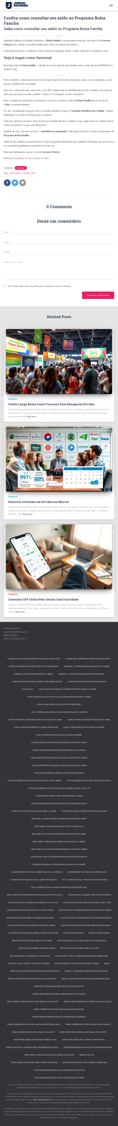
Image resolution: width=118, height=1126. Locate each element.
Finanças (21, 168)
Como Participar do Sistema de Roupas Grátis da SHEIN (59, 765)
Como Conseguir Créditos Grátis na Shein (88, 719)
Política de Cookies (73, 933)
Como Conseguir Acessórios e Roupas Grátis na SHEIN (35, 719)
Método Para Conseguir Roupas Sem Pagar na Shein (85, 910)
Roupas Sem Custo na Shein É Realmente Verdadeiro (81, 956)
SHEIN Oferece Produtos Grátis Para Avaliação (87, 1001)
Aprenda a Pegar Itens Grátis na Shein (33, 674)
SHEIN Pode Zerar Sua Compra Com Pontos (83, 1039)
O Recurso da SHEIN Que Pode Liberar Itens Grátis (86, 925)
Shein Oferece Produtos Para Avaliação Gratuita (59, 1009)
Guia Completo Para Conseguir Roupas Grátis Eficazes (59, 887)
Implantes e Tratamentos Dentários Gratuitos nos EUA (35, 894)
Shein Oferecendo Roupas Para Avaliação (33, 1032)
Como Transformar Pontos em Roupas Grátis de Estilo (59, 803)
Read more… (33, 416)
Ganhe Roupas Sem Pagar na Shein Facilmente (33, 879)
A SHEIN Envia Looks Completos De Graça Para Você (33, 658)
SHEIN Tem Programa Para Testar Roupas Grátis (88, 1047)
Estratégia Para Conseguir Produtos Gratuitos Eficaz (59, 856)
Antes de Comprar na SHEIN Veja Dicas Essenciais (34, 666)
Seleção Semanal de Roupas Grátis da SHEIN (76, 963)
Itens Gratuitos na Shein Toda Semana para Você (33, 902)
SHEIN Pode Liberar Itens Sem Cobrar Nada (35, 1039)
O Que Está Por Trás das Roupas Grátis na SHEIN (31, 925)
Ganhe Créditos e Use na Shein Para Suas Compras (36, 872)
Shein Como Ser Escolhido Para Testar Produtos (35, 971)
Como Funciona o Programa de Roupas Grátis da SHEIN (59, 742)
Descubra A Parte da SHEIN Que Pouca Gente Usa (59, 826)
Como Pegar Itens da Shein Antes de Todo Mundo (59, 773)
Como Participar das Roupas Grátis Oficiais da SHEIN (59, 750)
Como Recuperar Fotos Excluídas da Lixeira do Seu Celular (59, 788)
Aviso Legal (27, 689)
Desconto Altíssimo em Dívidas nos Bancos (38, 502)
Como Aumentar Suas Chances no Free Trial (59, 704)
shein (107, 963)
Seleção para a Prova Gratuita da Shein (29, 963)
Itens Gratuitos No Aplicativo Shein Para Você (86, 902)
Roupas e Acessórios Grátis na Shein (37, 948)
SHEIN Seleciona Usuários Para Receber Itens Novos (32, 1047)
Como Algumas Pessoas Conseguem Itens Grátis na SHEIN (68, 689)
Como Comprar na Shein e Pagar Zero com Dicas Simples (59, 712)
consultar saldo (28, 172)
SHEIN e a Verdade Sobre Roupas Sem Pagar (86, 971)
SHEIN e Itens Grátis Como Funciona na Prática (32, 978)
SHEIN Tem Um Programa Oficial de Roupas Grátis (49, 1055)
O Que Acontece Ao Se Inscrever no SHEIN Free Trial (85, 917)
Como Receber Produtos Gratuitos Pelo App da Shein (34, 780)
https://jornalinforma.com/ (42, 1099)
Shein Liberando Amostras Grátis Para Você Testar (59, 994)
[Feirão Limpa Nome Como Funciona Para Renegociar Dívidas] (59, 361)
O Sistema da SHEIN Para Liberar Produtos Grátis (33, 933)
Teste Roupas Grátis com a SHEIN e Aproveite (84, 1062)
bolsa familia (15, 172)
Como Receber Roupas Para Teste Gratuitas (88, 780)
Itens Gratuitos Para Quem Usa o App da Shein (30, 910)
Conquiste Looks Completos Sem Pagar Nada (84, 811)
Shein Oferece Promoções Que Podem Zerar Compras (59, 1016)
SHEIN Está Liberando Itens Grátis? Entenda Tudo (59, 986)
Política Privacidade (99, 933)
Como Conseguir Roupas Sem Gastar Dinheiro (59, 735)
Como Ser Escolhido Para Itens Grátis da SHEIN (59, 795)
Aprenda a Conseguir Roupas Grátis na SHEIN (87, 666)
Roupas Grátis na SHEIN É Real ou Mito (80, 948)
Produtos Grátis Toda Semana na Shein (32, 940)
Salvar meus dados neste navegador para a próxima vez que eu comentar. (39, 286)
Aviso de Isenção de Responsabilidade (86, 681)
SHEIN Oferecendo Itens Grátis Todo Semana (88, 1024)
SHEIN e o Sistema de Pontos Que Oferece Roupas (85, 978)
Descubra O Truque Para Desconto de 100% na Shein (59, 841)
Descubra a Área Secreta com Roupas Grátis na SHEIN (59, 818)
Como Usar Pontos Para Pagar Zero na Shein (33, 811)
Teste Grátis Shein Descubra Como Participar (34, 1062)
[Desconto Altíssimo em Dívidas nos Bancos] (59, 458)
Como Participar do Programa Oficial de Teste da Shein (59, 757)
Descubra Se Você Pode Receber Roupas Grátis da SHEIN (59, 849)
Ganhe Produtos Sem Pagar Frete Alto (87, 872)
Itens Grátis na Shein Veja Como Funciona (89, 894)
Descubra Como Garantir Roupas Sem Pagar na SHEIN (59, 834)
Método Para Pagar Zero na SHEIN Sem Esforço (30, 917)
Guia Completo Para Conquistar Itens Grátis (85, 879)
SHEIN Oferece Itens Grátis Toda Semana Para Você (32, 1001)
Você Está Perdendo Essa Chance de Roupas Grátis (59, 1070)
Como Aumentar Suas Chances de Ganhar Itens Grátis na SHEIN (59, 696)
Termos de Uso (86, 1055)
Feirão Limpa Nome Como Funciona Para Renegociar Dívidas (51, 404)
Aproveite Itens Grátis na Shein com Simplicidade (37, 681)
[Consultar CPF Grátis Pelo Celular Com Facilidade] (59, 556)
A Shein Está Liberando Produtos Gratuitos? (88, 658)
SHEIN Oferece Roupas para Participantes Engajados (33, 1024)
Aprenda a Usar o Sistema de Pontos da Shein (81, 674)
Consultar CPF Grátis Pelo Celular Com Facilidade (43, 599)
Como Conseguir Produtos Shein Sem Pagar (36, 727)
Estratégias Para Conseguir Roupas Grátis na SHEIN (59, 864)
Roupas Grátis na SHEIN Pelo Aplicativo (30, 956)
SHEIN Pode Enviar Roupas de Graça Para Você (82, 1032)
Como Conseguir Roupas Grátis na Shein (83, 727)
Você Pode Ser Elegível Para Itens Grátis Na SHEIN (59, 1077)
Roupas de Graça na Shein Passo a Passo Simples (81, 940)
